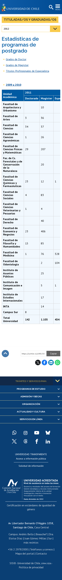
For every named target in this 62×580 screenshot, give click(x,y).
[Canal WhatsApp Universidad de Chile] (14, 432)
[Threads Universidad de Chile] (25, 441)
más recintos (31, 542)
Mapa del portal (24, 553)
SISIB (13, 563)
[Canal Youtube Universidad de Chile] (36, 432)
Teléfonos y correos (41, 549)
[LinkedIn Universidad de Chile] (48, 441)
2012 (6, 28)
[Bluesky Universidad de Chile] (48, 432)
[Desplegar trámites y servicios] (57, 380)
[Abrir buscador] (50, 7)
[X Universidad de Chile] (14, 441)
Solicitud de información (31, 465)
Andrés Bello (26, 534)
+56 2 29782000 (18, 549)
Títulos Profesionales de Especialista (27, 71)
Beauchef (41, 534)
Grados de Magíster (17, 65)
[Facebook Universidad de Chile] (36, 441)
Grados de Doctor (16, 59)
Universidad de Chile (28, 563)
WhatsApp (57, 362)
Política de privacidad (31, 567)
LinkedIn (51, 362)
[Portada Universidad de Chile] (21, 7)
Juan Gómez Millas (35, 538)
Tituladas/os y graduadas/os (30, 19)
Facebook (44, 362)
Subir (5, 353)
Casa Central (41, 527)
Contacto (41, 553)
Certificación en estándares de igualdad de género (31, 507)
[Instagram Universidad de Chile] (25, 432)
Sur (50, 538)
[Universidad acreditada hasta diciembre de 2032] (31, 489)
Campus (13, 534)
